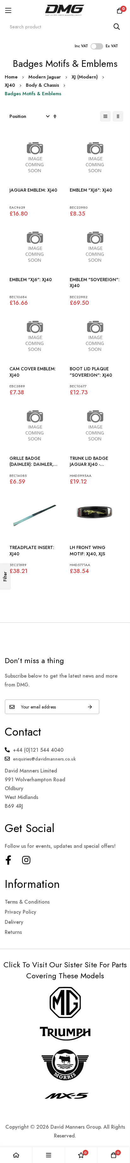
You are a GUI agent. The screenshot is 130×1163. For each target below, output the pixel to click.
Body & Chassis (42, 85)
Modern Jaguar (44, 76)
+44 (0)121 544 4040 (38, 750)
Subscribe (90, 707)
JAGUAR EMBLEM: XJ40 (33, 190)
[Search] (117, 26)
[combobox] (65, 26)
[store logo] (65, 10)
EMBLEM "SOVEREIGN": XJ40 (95, 283)
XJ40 (10, 85)
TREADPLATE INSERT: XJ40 (31, 551)
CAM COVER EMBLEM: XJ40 (32, 372)
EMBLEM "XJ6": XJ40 (91, 190)
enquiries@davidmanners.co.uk (44, 759)
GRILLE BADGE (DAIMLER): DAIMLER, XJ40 (31, 461)
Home (11, 76)
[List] (105, 116)
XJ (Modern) (85, 76)
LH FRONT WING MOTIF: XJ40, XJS (87, 551)
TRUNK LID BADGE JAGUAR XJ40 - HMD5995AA (89, 461)
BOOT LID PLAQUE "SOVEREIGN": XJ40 (91, 372)
